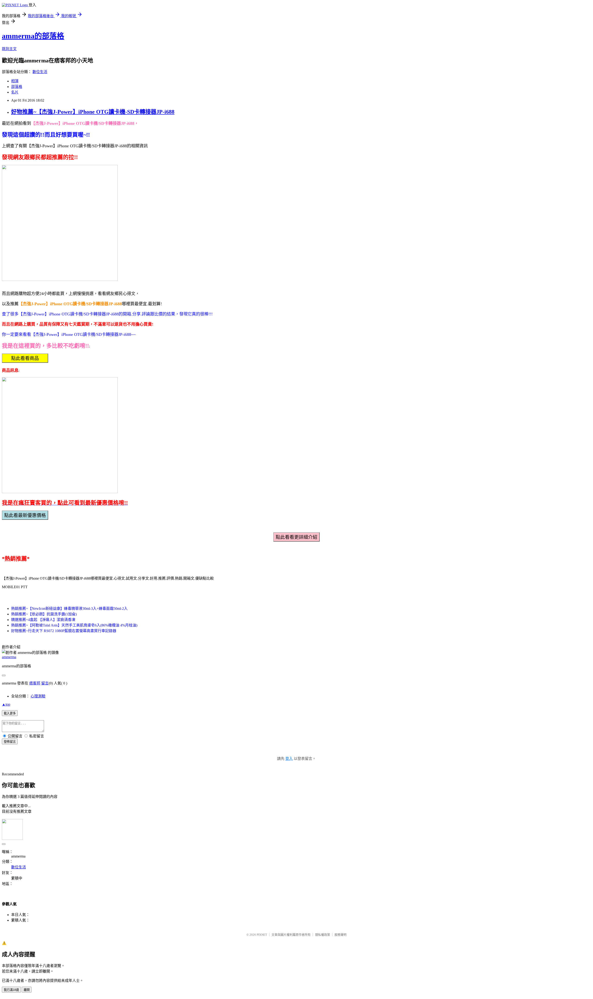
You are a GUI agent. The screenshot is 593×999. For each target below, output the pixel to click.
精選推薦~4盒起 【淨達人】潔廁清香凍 (43, 620)
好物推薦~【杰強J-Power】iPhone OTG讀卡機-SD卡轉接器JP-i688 (92, 112)
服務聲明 (340, 934)
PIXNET (262, 934)
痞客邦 (34, 683)
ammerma (9, 657)
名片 (15, 92)
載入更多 (10, 713)
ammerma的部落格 (33, 36)
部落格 (16, 87)
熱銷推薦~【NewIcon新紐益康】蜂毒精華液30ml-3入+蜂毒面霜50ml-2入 (69, 608)
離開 (27, 990)
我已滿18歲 (11, 990)
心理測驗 (38, 696)
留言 (45, 683)
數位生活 (39, 72)
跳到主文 (9, 49)
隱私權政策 (322, 934)
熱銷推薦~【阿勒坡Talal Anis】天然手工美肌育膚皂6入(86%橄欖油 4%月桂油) (74, 625)
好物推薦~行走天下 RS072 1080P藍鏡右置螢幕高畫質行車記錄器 (63, 631)
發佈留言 (10, 741)
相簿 (15, 81)
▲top (6, 704)
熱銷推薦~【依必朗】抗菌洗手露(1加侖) (44, 614)
